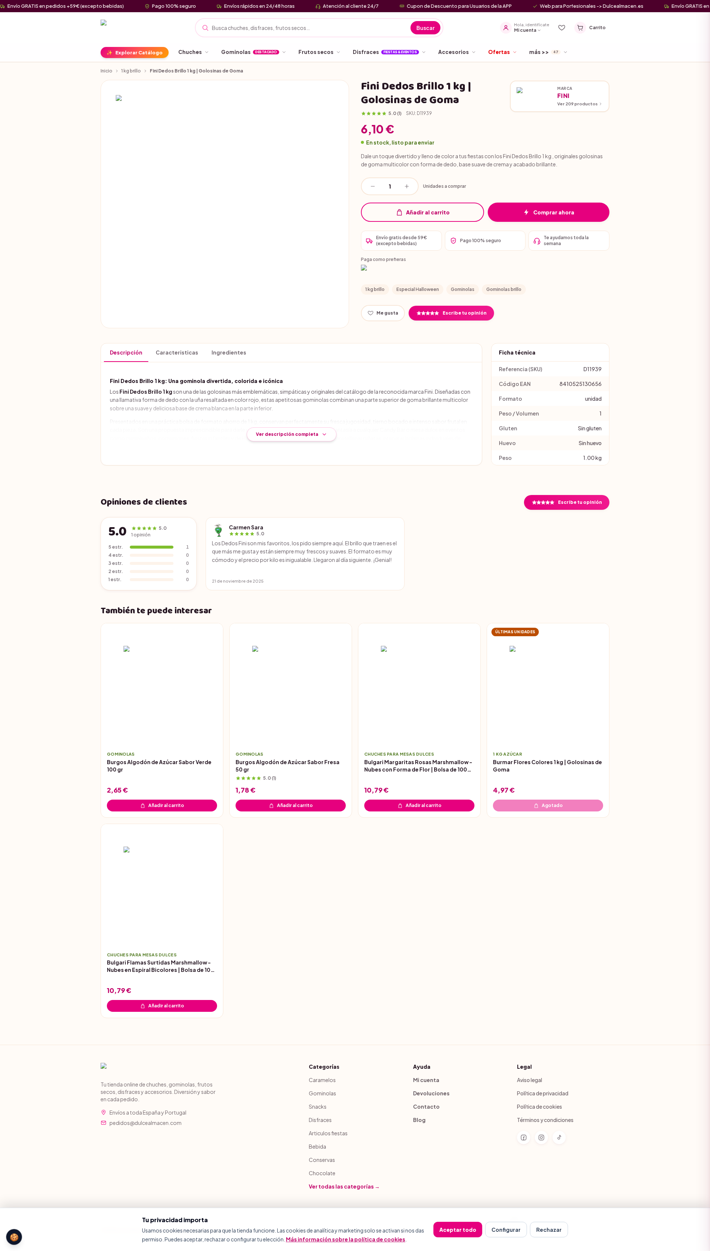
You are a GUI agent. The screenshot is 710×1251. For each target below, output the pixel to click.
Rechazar (549, 1229)
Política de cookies (539, 1106)
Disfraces (320, 1119)
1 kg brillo (131, 71)
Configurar (506, 1229)
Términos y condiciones (545, 1119)
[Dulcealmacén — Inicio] (133, 28)
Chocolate (322, 1173)
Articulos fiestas (328, 1133)
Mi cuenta (426, 1080)
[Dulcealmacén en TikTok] (559, 1137)
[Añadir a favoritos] (212, 734)
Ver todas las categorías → (344, 1186)
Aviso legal (529, 1080)
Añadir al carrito (428, 212)
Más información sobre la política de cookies (345, 1239)
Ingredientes (229, 352)
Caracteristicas (177, 352)
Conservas (322, 1159)
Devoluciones (431, 1093)
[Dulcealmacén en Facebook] (523, 1137)
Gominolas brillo (503, 289)
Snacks (318, 1106)
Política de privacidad (542, 1093)
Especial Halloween (417, 289)
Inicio (106, 71)
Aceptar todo (457, 1229)
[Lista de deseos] (561, 27)
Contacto (426, 1106)
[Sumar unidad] (407, 186)
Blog (419, 1119)
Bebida (317, 1146)
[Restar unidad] (373, 186)
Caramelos (322, 1080)
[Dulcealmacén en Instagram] (541, 1137)
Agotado (552, 805)
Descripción (126, 352)
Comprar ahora (553, 212)
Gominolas (462, 289)
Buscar (425, 27)
